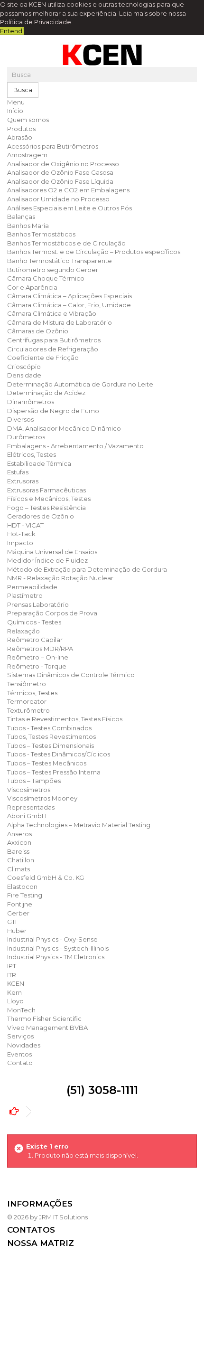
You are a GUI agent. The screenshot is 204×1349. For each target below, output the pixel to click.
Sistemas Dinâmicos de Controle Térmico (71, 675)
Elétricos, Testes (31, 454)
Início (15, 110)
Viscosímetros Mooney (42, 798)
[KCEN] (102, 54)
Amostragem (27, 155)
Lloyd (15, 1001)
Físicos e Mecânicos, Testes (49, 498)
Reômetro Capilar (35, 639)
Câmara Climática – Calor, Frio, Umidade (69, 305)
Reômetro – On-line (37, 657)
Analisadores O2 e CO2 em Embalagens (68, 190)
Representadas (31, 807)
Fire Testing (24, 895)
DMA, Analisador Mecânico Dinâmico (64, 428)
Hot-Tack (21, 534)
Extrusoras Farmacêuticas (46, 490)
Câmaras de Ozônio (37, 331)
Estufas (17, 472)
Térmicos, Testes (32, 693)
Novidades (23, 1045)
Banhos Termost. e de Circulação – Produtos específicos (93, 251)
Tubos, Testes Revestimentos (51, 736)
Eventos (19, 1054)
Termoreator (26, 701)
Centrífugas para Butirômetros (54, 340)
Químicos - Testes (34, 622)
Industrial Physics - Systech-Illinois (58, 948)
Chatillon (20, 860)
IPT (11, 966)
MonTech (21, 1010)
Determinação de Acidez (46, 392)
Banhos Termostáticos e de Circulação (66, 243)
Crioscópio (24, 366)
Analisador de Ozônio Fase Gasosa (60, 172)
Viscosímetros (28, 789)
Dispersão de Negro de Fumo (53, 411)
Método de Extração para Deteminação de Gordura (87, 569)
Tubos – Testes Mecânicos (46, 763)
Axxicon (19, 842)
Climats (18, 869)
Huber (17, 930)
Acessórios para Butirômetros (52, 146)
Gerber (18, 913)
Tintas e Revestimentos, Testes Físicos (64, 719)
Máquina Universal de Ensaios (52, 552)
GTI (12, 921)
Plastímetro (25, 595)
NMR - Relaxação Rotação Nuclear (60, 578)
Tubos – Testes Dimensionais (50, 745)
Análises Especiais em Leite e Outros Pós (69, 208)
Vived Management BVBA (47, 1027)
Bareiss (18, 851)
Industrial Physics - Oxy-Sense (52, 939)
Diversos (20, 419)
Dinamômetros (30, 402)
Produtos (21, 128)
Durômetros (26, 437)
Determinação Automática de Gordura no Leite (80, 384)
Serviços (20, 1036)
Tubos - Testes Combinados (49, 728)
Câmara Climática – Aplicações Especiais (69, 296)
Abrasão (19, 137)
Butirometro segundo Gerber (52, 270)
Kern (14, 992)
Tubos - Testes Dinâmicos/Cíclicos (58, 754)
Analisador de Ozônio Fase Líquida (60, 181)
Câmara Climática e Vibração (51, 313)
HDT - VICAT (25, 525)
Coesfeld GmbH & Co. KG (45, 877)
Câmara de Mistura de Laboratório (59, 322)
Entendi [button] (12, 31)
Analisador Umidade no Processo (58, 199)
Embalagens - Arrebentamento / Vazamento (75, 446)
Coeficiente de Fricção (43, 357)
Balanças (21, 216)
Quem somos (28, 119)
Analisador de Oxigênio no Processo (63, 164)
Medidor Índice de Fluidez (47, 560)
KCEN (15, 983)
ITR (11, 975)
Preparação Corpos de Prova (52, 613)
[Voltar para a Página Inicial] (17, 1112)
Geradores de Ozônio (40, 516)
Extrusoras (22, 481)
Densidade (24, 375)
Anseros (19, 834)
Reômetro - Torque (36, 666)
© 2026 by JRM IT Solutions (47, 1217)
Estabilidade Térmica (39, 463)
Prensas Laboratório (38, 604)
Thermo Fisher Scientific (44, 1018)
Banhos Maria (28, 225)
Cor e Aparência (32, 287)
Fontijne (19, 904)
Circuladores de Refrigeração (52, 349)
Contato (20, 1062)
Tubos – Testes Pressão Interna (54, 772)
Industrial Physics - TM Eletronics (55, 957)
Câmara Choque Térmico (45, 278)
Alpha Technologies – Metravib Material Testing (78, 825)
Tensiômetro (26, 684)
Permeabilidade (32, 587)
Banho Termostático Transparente (59, 260)
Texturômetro (28, 710)
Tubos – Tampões (34, 780)
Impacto (20, 543)
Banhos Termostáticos (41, 234)
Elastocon (22, 886)
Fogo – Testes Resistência (46, 507)
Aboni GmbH (26, 816)
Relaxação (23, 631)
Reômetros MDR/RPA (40, 648)
